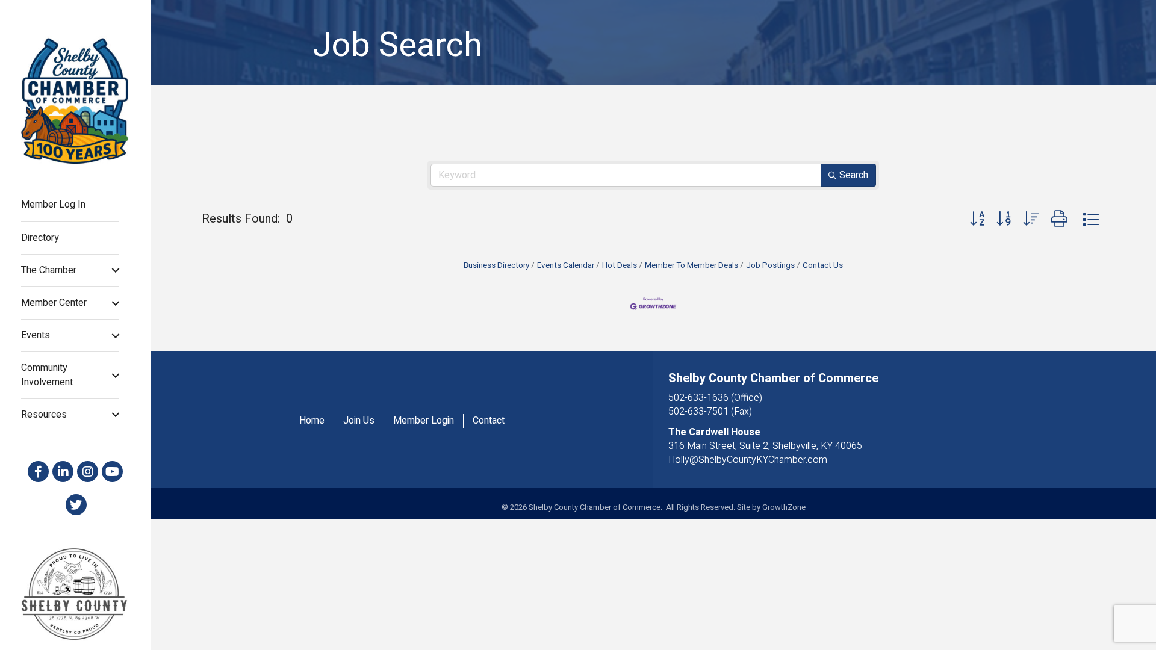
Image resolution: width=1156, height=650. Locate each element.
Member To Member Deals (691, 265)
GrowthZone (784, 507)
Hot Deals (619, 265)
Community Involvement (47, 375)
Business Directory (496, 265)
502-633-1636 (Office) (715, 398)
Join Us (358, 421)
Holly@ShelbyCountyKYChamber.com (747, 460)
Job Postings (770, 265)
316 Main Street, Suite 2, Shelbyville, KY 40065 (765, 446)
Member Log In (53, 204)
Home (312, 421)
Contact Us (823, 265)
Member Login (423, 421)
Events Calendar (565, 265)
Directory (40, 238)
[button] (977, 219)
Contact (489, 421)
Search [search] (853, 175)
